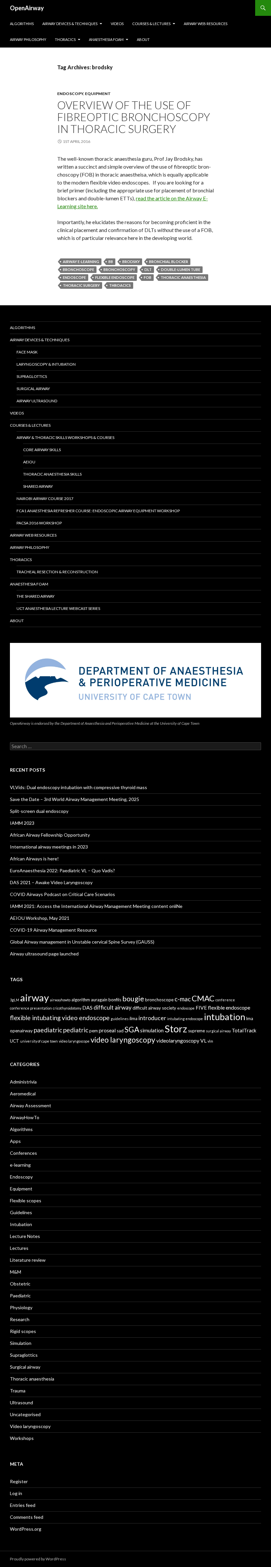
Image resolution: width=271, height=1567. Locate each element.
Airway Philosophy (28, 39)
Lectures (19, 1248)
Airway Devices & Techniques (69, 23)
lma (249, 1018)
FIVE (201, 1008)
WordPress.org (25, 1529)
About (143, 39)
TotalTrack (244, 1030)
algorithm (80, 999)
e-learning (20, 1165)
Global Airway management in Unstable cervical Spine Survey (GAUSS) (82, 942)
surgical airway (218, 1031)
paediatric (48, 1030)
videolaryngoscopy (177, 1041)
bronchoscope (78, 269)
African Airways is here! (34, 858)
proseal (107, 1030)
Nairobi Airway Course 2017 (45, 498)
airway (34, 997)
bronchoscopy (119, 269)
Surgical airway (25, 1367)
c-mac (182, 999)
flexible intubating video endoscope (60, 1017)
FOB (147, 277)
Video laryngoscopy (30, 1426)
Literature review (28, 1260)
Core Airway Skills (42, 449)
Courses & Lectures (151, 23)
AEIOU (29, 461)
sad (120, 1030)
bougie (133, 998)
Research (19, 1319)
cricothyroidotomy (67, 1008)
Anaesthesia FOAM (106, 39)
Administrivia (23, 1081)
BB (110, 261)
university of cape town (39, 1041)
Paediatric (20, 1295)
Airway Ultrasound (37, 400)
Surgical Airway (33, 388)
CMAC (203, 998)
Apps (15, 1141)
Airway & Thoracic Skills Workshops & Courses (65, 437)
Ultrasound (21, 1402)
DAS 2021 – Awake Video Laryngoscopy (51, 882)
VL (203, 1041)
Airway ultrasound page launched (44, 953)
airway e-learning (81, 261)
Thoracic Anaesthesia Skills (52, 474)
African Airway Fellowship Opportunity (50, 835)
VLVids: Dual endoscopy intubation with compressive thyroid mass (78, 787)
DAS (87, 1008)
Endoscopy (70, 93)
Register (19, 1481)
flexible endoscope (115, 277)
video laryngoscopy (123, 1039)
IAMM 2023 (22, 823)
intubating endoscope (185, 1019)
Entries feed (22, 1505)
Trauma (17, 1390)
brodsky (131, 261)
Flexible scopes (25, 1200)
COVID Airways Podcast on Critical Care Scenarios (62, 894)
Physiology (21, 1307)
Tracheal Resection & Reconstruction (57, 571)
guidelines (120, 1019)
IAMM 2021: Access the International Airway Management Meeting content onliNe (96, 906)
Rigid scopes (23, 1331)
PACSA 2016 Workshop (39, 522)
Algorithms (22, 23)
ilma (133, 1018)
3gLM (14, 1000)
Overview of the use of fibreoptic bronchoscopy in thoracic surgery (133, 116)
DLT (148, 269)
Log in (16, 1493)
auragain (99, 999)
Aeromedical (23, 1093)
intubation (224, 1016)
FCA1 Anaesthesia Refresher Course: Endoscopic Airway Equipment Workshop (98, 510)
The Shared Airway (36, 596)
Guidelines (21, 1212)
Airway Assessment (30, 1105)
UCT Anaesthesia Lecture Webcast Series (58, 608)
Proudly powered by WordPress (38, 1558)
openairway (21, 1030)
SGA (132, 1029)
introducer (152, 1018)
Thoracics (65, 39)
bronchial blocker (168, 261)
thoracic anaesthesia (183, 277)
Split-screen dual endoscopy (39, 811)
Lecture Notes (25, 1236)
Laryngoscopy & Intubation (46, 364)
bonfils (114, 999)
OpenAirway (27, 8)
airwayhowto (60, 1000)
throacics (120, 285)
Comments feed (26, 1517)
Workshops (22, 1438)
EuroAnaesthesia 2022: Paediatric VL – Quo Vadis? (62, 870)
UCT (14, 1041)
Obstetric (20, 1283)
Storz (176, 1028)
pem (93, 1030)
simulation (152, 1030)
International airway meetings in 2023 (49, 847)
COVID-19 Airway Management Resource (53, 930)
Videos (117, 23)
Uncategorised (25, 1414)
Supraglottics (32, 376)
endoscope (74, 277)
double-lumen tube (180, 269)
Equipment (98, 93)
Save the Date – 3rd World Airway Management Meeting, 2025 (74, 799)
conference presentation (31, 1008)
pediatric (75, 1030)
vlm (210, 1041)
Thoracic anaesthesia (32, 1379)
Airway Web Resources (205, 23)
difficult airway (113, 1007)
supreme (196, 1030)
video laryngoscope (74, 1041)
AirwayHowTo (24, 1117)
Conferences (23, 1153)
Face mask (27, 352)
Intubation (21, 1224)
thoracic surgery (81, 285)
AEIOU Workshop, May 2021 (39, 918)
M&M (15, 1272)
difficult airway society (154, 1008)
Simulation (20, 1343)
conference (225, 1000)
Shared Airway (38, 486)
